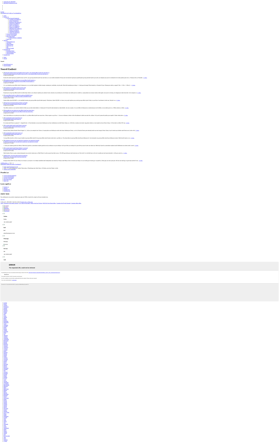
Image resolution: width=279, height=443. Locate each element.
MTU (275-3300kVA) (14, 26)
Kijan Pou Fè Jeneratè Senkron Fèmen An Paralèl (14, 104)
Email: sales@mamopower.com (10, 166)
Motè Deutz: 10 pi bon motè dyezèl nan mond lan (14, 156)
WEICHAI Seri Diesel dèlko (49, 203)
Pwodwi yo (6, 17)
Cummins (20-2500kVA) (15, 19)
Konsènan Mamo (10, 51)
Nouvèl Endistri (10, 53)
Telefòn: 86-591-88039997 (9, 169)
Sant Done (8, 43)
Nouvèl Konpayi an (10, 52)
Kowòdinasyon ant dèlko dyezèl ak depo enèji (14, 89)
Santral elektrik (9, 44)
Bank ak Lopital (10, 48)
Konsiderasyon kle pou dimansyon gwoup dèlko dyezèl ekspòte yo (18, 81)
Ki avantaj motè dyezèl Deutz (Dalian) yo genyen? (15, 149)
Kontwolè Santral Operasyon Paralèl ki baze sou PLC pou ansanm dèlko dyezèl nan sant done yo (25, 74)
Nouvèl (5, 58)
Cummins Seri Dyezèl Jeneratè (63, 203)
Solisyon (5, 40)
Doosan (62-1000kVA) (14, 23)
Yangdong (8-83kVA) (14, 31)
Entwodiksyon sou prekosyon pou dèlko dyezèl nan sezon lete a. (18, 111)
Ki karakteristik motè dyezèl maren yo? (12, 134)
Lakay (4, 15)
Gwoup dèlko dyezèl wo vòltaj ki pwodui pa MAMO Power (17, 96)
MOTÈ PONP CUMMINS (15, 37)
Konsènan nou (6, 49)
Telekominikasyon (10, 41)
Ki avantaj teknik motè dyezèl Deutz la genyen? (14, 126)
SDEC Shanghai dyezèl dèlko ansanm (9, 203)
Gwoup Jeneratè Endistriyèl (12, 18)
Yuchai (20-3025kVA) (14, 32)
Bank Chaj (8, 39)
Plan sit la (30, 202)
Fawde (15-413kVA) (14, 30)
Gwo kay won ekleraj (11, 35)
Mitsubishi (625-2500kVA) (15, 28)
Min (7, 47)
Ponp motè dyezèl (10, 36)
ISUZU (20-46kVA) (14, 24)
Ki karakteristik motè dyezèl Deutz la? (12, 119)
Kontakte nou (6, 54)
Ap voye (3, 199)
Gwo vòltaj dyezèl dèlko (24, 203)
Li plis (145, 77)
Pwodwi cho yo (24, 202)
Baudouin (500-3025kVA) (15, 22)
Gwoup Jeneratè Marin (11, 34)
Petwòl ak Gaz (9, 45)
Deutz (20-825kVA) (14, 21)
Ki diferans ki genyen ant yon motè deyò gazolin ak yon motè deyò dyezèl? (20, 141)
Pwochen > (5, 163)
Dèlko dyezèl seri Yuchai (36, 203)
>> (8, 163)
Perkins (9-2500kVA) (14, 27)
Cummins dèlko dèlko (76, 203)
